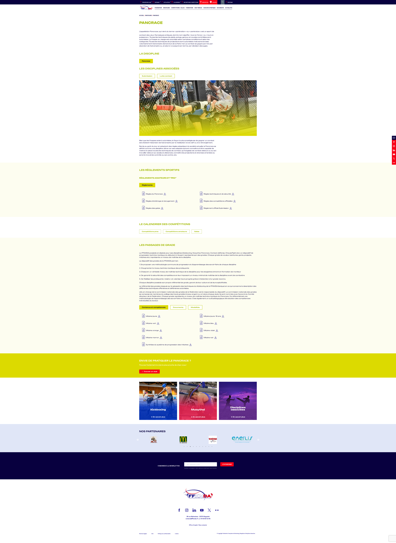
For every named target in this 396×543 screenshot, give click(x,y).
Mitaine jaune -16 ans (212, 316)
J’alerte (214, 2)
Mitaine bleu (209, 323)
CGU (152, 533)
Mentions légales (143, 533)
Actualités (228, 8)
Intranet (157, 2)
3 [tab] (190, 447)
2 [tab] (187, 447)
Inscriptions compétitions (191, 2)
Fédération (158, 8)
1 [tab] (184, 447)
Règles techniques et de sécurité (217, 194)
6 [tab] (200, 447)
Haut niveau (198, 8)
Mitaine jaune (151, 316)
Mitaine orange (152, 330)
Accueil (141, 15)
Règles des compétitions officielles (218, 201)
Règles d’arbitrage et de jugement (160, 201)
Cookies (177, 533)
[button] (141, 108)
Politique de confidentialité (164, 533)
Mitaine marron (152, 337)
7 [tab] (203, 447)
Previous (138, 440)
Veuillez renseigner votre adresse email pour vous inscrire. (200, 468)
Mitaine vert (151, 323)
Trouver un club (146, 2)
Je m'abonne (227, 464)
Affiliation (167, 2)
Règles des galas (153, 208)
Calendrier (177, 2)
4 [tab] (193, 447)
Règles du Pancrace (154, 194)
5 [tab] (196, 447)
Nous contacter (203, 525)
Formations (189, 8)
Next (258, 440)
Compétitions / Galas (177, 8)
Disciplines (166, 8)
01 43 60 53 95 (205, 518)
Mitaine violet (209, 330)
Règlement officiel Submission (216, 208)
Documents (220, 8)
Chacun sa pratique (209, 8)
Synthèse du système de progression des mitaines (167, 345)
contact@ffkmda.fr (192, 518)
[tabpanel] (154, 440)
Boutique (230, 2)
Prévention (205, 2)
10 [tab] (212, 447)
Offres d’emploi (193, 525)
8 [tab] (206, 447)
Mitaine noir (208, 337)
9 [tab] (209, 447)
